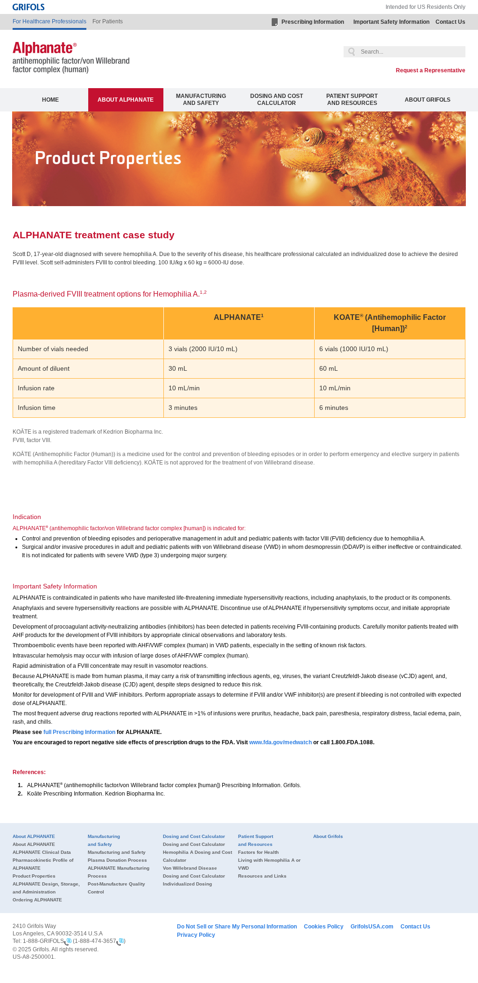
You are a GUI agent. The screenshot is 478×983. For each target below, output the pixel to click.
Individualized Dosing (187, 883)
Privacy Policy (196, 935)
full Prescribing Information (79, 732)
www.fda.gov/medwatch (280, 742)
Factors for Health (258, 852)
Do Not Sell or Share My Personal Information (237, 926)
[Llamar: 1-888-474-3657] (120, 941)
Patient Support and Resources (352, 99)
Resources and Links (262, 876)
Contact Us (450, 22)
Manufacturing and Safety (201, 99)
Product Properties (34, 876)
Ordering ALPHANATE (37, 899)
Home (50, 100)
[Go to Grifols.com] (28, 7)
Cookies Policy (324, 926)
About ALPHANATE (126, 100)
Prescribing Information (312, 22)
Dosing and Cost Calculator (276, 99)
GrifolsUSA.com (372, 926)
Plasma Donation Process (117, 860)
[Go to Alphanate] (71, 59)
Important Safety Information (391, 22)
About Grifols (427, 100)
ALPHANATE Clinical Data (42, 852)
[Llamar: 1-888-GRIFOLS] (67, 941)
